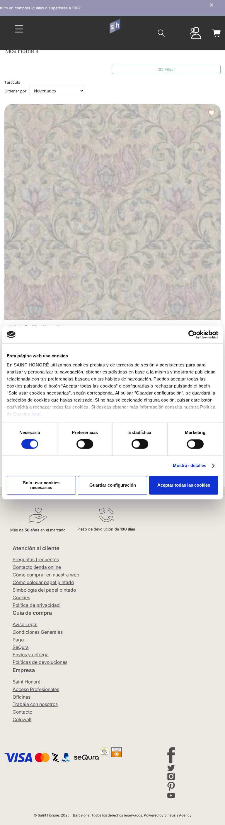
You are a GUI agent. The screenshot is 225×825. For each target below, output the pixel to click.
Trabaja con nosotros (35, 704)
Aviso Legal (25, 624)
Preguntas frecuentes (36, 559)
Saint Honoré (26, 682)
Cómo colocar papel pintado (43, 582)
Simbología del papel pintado (44, 590)
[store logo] (115, 26)
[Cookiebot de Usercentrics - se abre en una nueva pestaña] (192, 334)
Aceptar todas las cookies (183, 485)
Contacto (22, 712)
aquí (36, 413)
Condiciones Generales (38, 632)
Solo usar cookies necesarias (41, 485)
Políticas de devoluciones (40, 662)
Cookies (21, 597)
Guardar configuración (112, 485)
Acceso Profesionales (36, 689)
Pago (18, 640)
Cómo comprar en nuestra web (46, 575)
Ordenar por (15, 91)
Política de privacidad (36, 605)
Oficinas (21, 697)
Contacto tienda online (37, 567)
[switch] (84, 444)
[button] (211, 113)
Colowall (22, 719)
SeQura (21, 647)
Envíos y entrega (31, 654)
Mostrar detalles (190, 465)
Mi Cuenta (193, 31)
